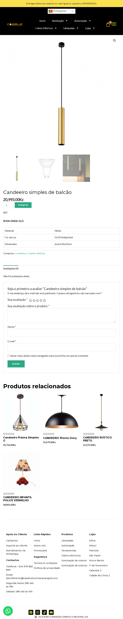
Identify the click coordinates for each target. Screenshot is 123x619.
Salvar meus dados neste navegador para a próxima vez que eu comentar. (49, 355)
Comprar (23, 204)
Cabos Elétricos (44, 28)
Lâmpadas (69, 28)
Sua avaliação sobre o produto (28, 306)
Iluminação (58, 20)
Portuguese (59, 11)
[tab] (10, 268)
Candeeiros (20, 253)
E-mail (12, 341)
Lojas (88, 28)
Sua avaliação (18, 299)
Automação (80, 20)
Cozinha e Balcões (36, 253)
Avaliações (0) (10, 268)
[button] (8, 611)
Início (42, 20)
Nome (12, 326)
